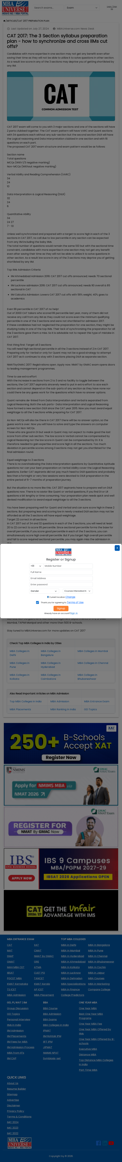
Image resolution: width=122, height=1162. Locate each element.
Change (70, 597)
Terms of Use (75, 602)
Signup (61, 608)
